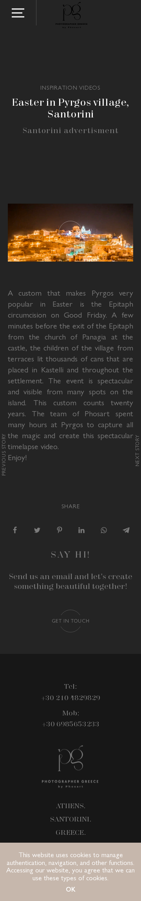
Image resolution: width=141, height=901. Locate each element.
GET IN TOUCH (71, 620)
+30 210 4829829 (70, 698)
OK (71, 889)
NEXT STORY (137, 450)
